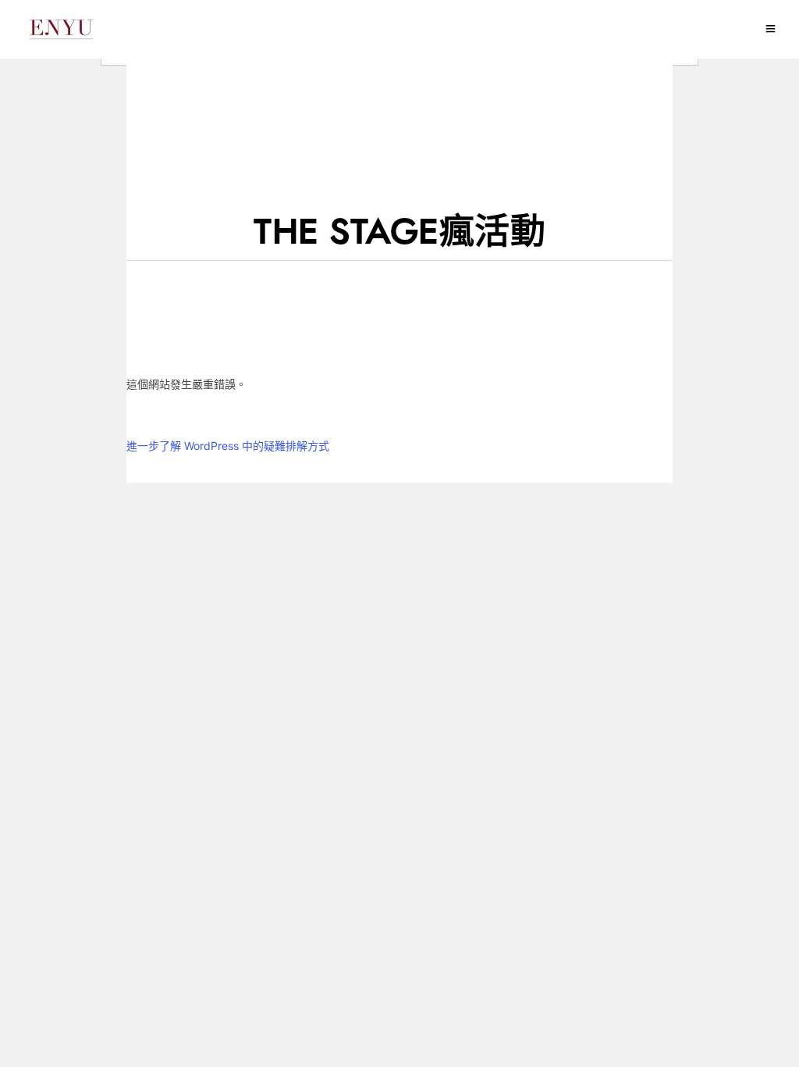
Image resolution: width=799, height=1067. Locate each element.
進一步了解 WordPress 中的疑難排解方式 (227, 445)
